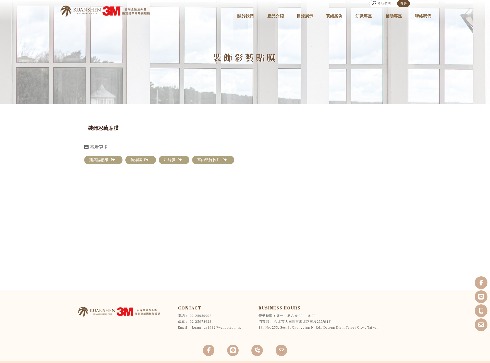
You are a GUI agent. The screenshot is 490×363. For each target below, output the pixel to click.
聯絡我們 (423, 16)
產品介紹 (275, 16)
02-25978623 (201, 321)
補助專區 (394, 16)
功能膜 (169, 160)
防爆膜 (136, 160)
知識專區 (364, 16)
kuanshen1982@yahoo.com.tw (216, 327)
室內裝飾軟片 (208, 160)
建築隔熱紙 (98, 160)
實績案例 (334, 16)
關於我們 (245, 16)
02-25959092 (201, 316)
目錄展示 (305, 16)
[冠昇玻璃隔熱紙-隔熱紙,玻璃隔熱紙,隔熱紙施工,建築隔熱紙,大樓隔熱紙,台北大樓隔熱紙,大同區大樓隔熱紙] (104, 11)
